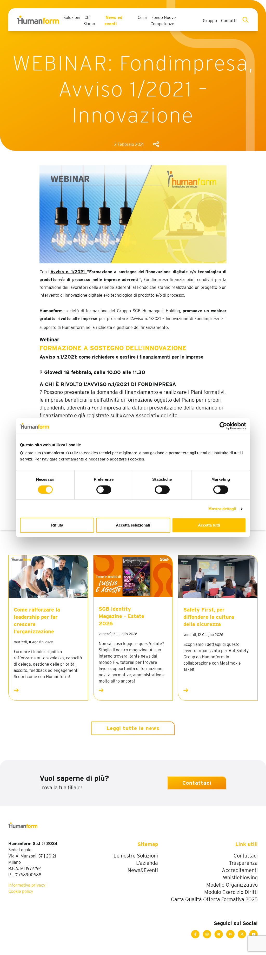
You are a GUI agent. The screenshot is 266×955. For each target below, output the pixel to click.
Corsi (142, 17)
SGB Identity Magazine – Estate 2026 (121, 616)
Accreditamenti (240, 870)
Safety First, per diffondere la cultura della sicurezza (208, 617)
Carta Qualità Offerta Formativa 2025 (214, 899)
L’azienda (147, 863)
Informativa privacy (26, 885)
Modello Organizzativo (232, 885)
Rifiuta (57, 525)
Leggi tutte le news (133, 728)
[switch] (103, 489)
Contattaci (196, 783)
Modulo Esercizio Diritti (231, 892)
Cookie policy (20, 891)
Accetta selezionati (133, 525)
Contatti (228, 20)
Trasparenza (243, 863)
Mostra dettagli (222, 508)
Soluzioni (71, 17)
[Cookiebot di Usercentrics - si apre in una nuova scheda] (223, 426)
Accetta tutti (209, 525)
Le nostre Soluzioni (136, 856)
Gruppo (210, 20)
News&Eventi (143, 870)
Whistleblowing (240, 877)
